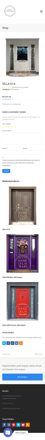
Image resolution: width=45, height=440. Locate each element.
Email (25, 148)
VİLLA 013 (7, 354)
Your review (7, 131)
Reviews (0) (6, 97)
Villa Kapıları (14, 89)
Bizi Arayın (22, 377)
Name (5, 148)
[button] (41, 11)
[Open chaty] (7, 432)
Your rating (6, 124)
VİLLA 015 (38, 354)
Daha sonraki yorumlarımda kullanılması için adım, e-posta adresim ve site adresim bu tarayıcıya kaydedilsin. (21, 162)
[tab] (6, 96)
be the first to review (20, 87)
